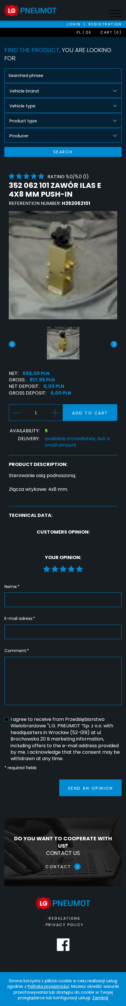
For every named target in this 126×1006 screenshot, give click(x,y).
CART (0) (111, 32)
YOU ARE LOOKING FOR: (57, 54)
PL (79, 32)
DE (88, 32)
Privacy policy (65, 924)
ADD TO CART (90, 413)
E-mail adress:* (19, 618)
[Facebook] (63, 944)
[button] (114, 344)
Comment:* (16, 651)
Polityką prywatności (48, 986)
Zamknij (100, 998)
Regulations (65, 918)
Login (74, 24)
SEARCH (63, 152)
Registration (105, 24)
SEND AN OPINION (90, 788)
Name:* (12, 586)
